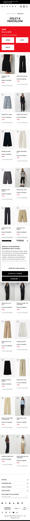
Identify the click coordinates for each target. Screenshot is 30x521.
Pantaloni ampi (6, 151)
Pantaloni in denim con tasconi (7, 419)
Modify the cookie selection (17, 268)
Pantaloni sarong (22, 76)
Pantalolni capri (21, 189)
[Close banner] (27, 240)
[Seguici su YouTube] (13, 512)
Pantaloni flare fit (22, 114)
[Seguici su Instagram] (6, 512)
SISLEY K (8, 47)
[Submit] (26, 496)
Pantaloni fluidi (21, 380)
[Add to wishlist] (3, 56)
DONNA (8, 40)
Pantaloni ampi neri (7, 456)
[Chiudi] (27, 2)
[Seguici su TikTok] (17, 512)
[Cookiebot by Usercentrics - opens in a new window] (17, 241)
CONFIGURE (14, 279)
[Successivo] (22, 2)
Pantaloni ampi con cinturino (22, 304)
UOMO (22, 40)
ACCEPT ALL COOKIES (15, 273)
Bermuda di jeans (7, 114)
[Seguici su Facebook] (2, 512)
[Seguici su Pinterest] (10, 512)
